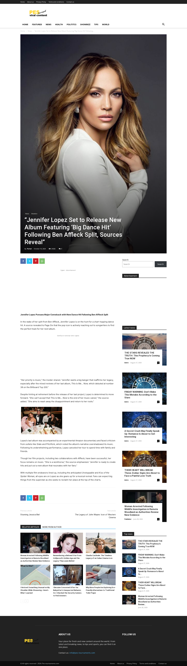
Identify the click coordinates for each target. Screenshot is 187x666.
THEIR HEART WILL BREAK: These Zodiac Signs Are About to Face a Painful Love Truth (142, 473)
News (48, 24)
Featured (37, 24)
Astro (126, 363)
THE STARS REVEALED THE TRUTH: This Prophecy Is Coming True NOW (142, 355)
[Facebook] (23, 261)
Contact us (70, 2)
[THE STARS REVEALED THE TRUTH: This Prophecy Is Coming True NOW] (129, 544)
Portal (29, 249)
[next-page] (26, 601)
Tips (96, 24)
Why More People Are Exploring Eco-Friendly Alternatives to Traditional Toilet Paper (101, 590)
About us (30, 2)
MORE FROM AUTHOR (51, 527)
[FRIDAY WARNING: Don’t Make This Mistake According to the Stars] (129, 558)
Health (59, 24)
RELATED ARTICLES (30, 527)
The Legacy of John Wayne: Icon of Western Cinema (95, 516)
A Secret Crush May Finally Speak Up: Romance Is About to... (151, 571)
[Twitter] (29, 261)
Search (125, 259)
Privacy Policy (41, 2)
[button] (163, 24)
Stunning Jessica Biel (30, 514)
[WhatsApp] (42, 261)
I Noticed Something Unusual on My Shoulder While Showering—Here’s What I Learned (35, 590)
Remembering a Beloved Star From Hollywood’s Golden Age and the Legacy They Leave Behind (67, 558)
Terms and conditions (56, 2)
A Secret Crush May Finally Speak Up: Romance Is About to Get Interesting (141, 434)
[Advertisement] (68, 291)
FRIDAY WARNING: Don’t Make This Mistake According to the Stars (140, 394)
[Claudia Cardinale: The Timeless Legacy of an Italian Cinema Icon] (101, 543)
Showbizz (85, 24)
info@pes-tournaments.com (82, 653)
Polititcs (71, 24)
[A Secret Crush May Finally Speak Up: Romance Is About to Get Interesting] (129, 572)
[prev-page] (22, 601)
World (105, 24)
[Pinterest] (35, 261)
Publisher (127, 519)
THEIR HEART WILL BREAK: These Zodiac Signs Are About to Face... (151, 585)
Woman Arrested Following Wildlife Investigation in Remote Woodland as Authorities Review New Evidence (35, 558)
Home (22, 2)
